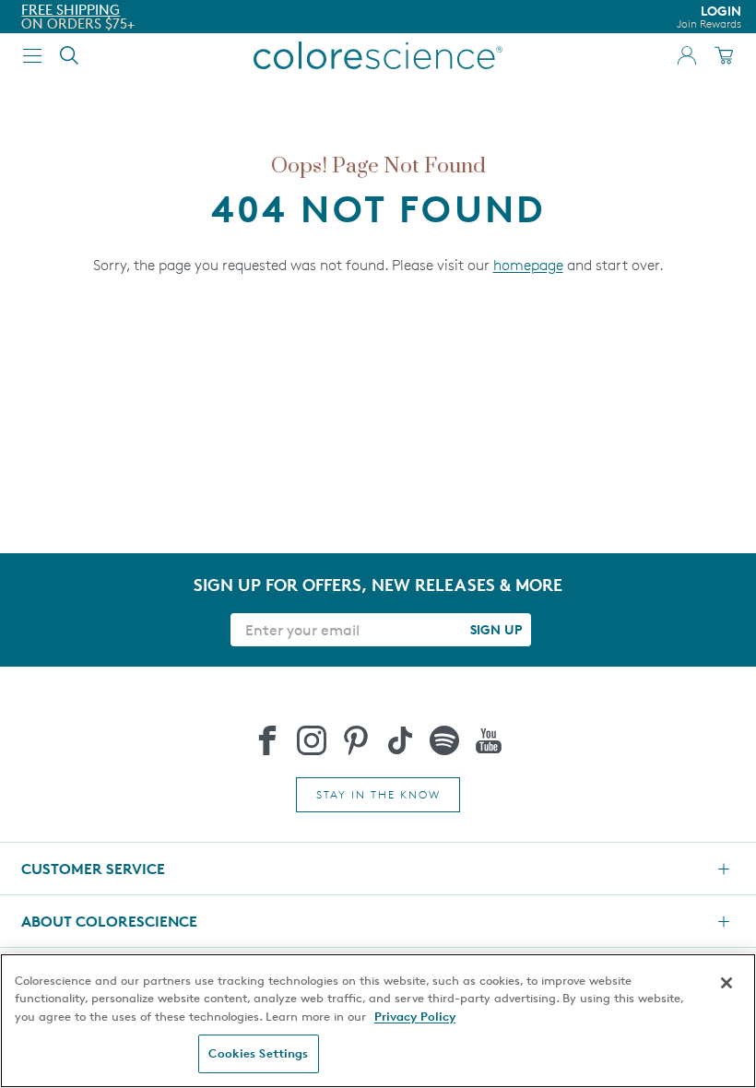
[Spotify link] (444, 740)
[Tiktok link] (400, 740)
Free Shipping (70, 9)
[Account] (687, 55)
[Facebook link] (267, 740)
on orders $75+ (78, 23)
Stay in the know (378, 794)
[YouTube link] (488, 740)
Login (709, 16)
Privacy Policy (414, 1016)
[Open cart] (724, 55)
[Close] (726, 983)
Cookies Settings (258, 1053)
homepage (528, 265)
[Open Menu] (32, 55)
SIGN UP (496, 629)
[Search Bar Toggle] (69, 55)
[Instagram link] (311, 740)
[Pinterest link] (356, 740)
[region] (378, 1020)
